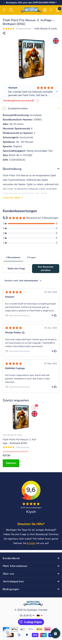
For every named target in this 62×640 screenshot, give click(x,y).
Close (31, 558)
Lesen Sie (11, 197)
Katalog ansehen (5, 10)
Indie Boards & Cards (45, 28)
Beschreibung (12, 169)
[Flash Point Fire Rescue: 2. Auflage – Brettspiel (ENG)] (20, 417)
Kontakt (31, 543)
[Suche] (11, 10)
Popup (37, 100)
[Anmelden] (44, 10)
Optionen (11, 463)
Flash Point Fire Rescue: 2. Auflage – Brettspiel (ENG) (20, 441)
